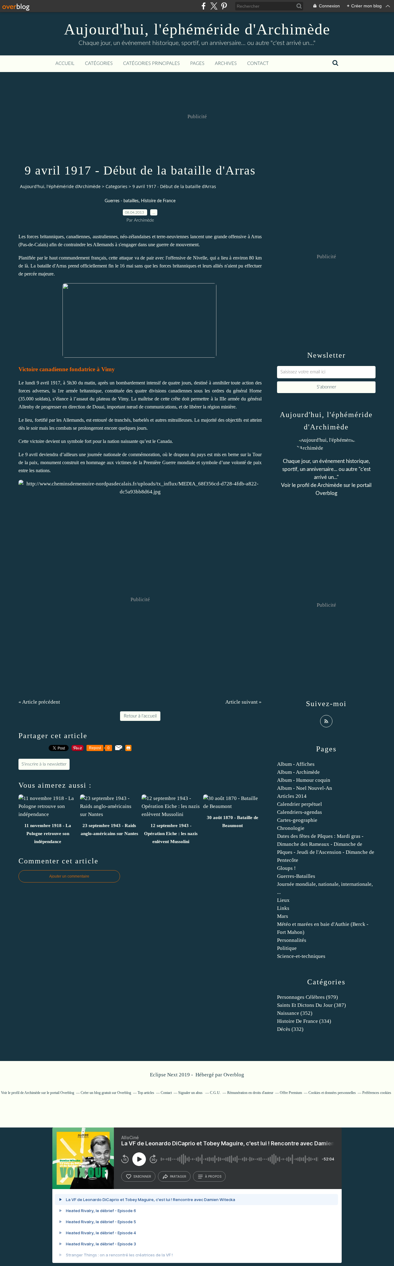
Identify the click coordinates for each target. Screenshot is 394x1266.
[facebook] (203, 6)
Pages (197, 63)
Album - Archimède (298, 772)
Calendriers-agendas (299, 812)
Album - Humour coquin (303, 780)
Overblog (233, 1075)
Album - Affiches (296, 764)
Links (283, 908)
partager (178, 1176)
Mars (282, 916)
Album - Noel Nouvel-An (304, 788)
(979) (307, 997)
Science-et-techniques (301, 956)
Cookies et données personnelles (332, 1093)
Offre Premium (291, 1093)
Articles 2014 (292, 796)
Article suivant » (243, 702)
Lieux (283, 900)
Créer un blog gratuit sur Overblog (106, 1093)
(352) (294, 1013)
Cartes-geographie (297, 820)
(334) (304, 1021)
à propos (213, 1176)
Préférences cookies (376, 1093)
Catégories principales (151, 63)
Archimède (329, 485)
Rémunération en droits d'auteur (250, 1093)
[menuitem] (65, 63)
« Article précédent (39, 702)
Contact (258, 63)
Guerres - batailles (122, 201)
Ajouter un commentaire (69, 876)
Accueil (64, 63)
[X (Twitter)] (214, 6)
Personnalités (291, 940)
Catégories (99, 63)
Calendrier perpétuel (299, 804)
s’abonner (142, 1176)
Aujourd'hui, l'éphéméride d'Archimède (197, 29)
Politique (287, 948)
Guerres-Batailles (296, 876)
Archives (226, 63)
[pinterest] (224, 6)
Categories (116, 186)
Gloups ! (286, 868)
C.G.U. (215, 1093)
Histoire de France (158, 201)
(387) (311, 1005)
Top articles (146, 1093)
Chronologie (290, 828)
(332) (290, 1029)
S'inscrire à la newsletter (44, 764)
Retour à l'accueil (140, 716)
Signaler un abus (190, 1093)
